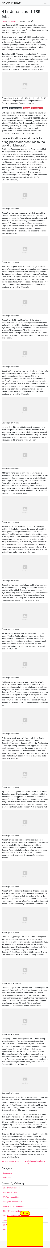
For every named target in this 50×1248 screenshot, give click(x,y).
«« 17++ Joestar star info (11, 1161)
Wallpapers (7, 1177)
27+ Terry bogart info (11, 1197)
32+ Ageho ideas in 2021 (12, 1201)
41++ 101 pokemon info (12, 1211)
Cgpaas (27, 108)
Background (7, 1173)
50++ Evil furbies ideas (11, 1188)
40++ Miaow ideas (10, 1192)
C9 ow (5, 108)
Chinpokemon (37, 108)
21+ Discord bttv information (14, 1206)
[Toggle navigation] (45, 3)
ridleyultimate (12, 2)
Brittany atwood (16, 108)
